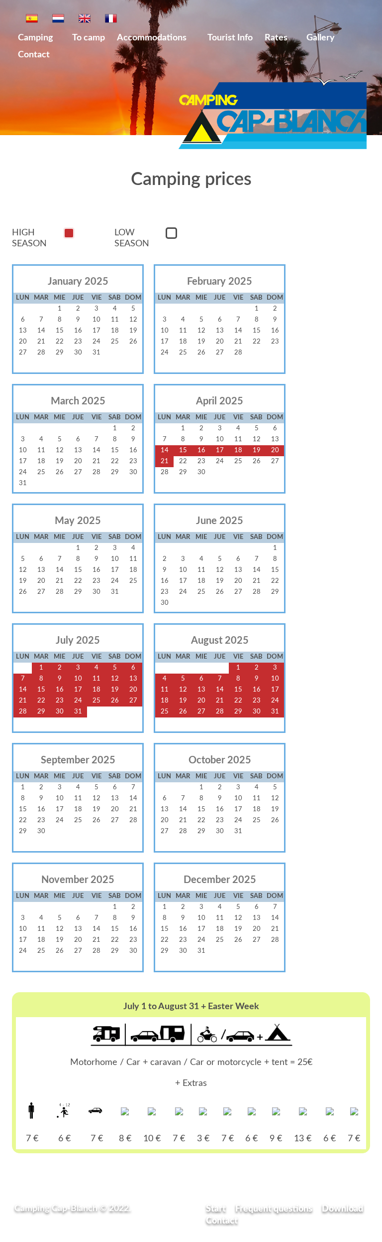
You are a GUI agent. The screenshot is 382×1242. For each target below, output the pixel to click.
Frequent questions (273, 1209)
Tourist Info (230, 37)
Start (216, 1209)
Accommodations (153, 37)
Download (342, 1209)
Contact (34, 54)
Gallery (320, 37)
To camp (88, 37)
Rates (276, 37)
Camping (35, 37)
